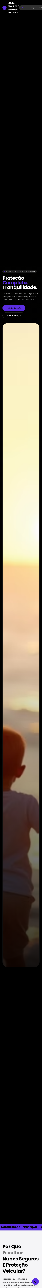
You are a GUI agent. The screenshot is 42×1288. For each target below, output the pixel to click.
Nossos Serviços (14, 315)
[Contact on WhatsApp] (35, 1281)
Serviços (32, 8)
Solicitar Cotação (14, 308)
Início (24, 8)
